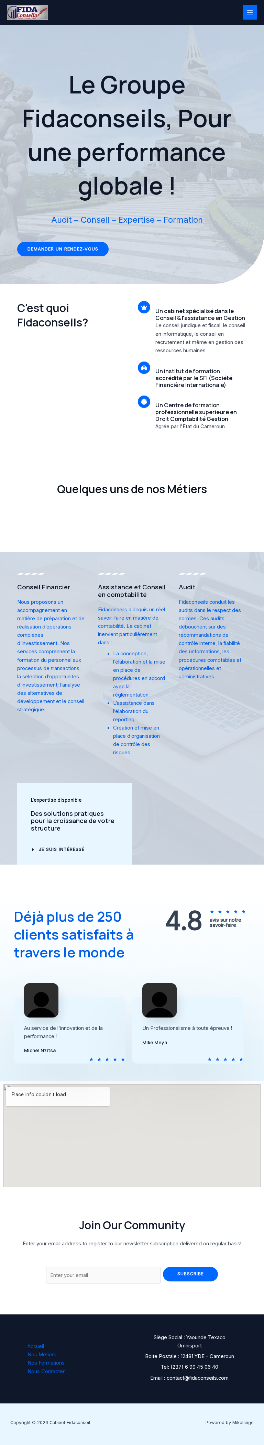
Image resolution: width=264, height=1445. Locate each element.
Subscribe (190, 1273)
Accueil (36, 1346)
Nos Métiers (42, 1355)
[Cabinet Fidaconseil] (27, 12)
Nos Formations (46, 1363)
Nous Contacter (46, 1371)
